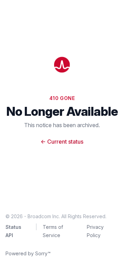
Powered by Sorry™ (28, 253)
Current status (62, 141)
